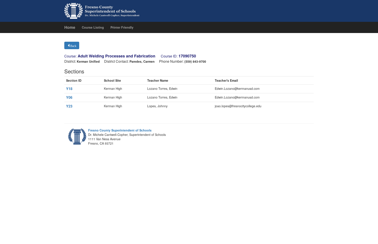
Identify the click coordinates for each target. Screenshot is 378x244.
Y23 (69, 106)
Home (69, 27)
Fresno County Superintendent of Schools (120, 130)
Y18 (69, 88)
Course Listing (93, 27)
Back (73, 45)
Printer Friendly (121, 27)
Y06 (69, 97)
